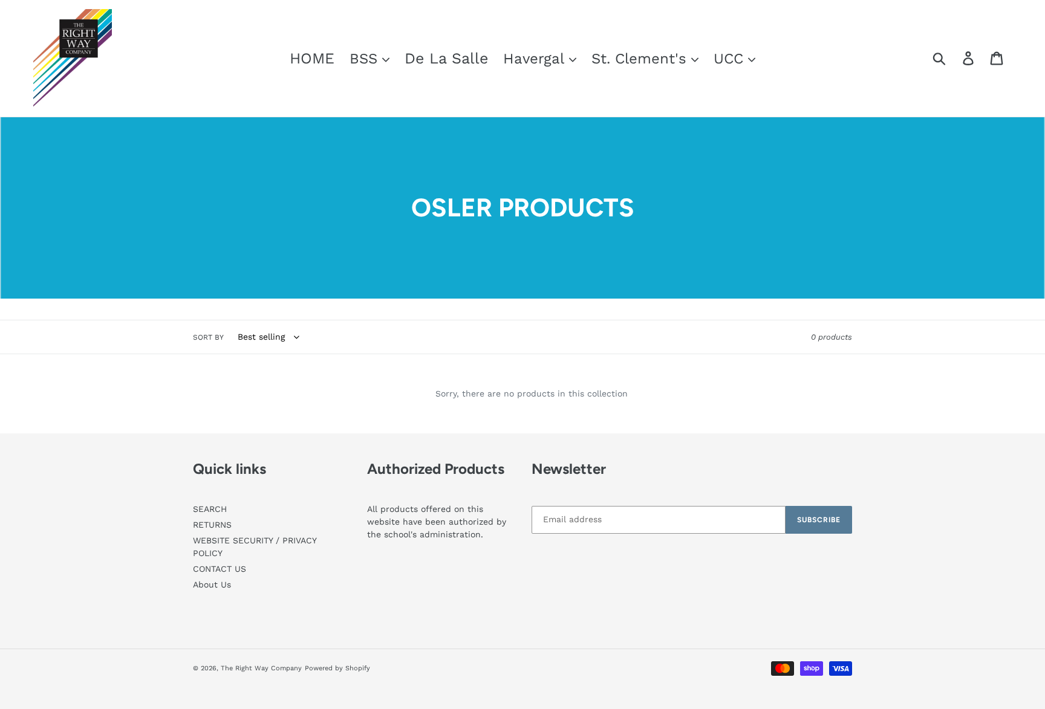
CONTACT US (219, 569)
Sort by (208, 337)
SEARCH (210, 509)
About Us (212, 584)
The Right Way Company (261, 668)
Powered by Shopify (337, 668)
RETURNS (212, 524)
